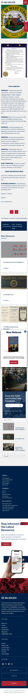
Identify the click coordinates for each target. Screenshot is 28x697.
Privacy (22, 692)
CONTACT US (14, 675)
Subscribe (6, 544)
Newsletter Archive (6, 494)
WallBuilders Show (6, 634)
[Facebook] (3, 664)
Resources (4, 631)
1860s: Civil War (5, 510)
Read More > (6, 268)
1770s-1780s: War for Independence (9, 505)
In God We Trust (19, 438)
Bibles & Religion (5, 483)
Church (3, 625)
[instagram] (12, 664)
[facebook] (9, 664)
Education (4, 627)
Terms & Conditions (14, 692)
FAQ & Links (4, 645)
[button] (5, 388)
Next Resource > (16, 212)
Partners (3, 652)
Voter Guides (5, 654)
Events (3, 643)
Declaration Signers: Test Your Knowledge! (20, 449)
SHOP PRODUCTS (14, 670)
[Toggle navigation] (25, 2)
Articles (4, 492)
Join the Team (5, 647)
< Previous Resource (11, 212)
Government (5, 629)
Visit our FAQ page (21, 218)
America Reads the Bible (7, 479)
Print (4, 27)
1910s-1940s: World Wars (7, 508)
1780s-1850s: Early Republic (8, 507)
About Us (4, 623)
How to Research (5, 478)
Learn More (13, 362)
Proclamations (5, 496)
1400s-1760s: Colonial (7, 503)
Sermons (4, 490)
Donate (26, 26)
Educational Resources (7, 497)
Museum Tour (5, 649)
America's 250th (5, 481)
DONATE (14, 683)
